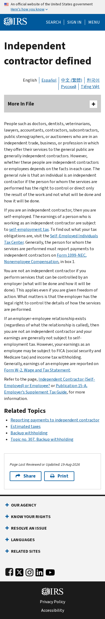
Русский (68, 86)
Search (53, 22)
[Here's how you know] (52, 7)
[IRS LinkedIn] (40, 571)
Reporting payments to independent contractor (54, 420)
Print (63, 476)
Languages (23, 539)
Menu (94, 22)
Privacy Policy (52, 602)
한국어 (93, 80)
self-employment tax (29, 229)
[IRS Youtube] (50, 571)
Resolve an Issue (29, 528)
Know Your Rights (31, 516)
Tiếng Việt (90, 86)
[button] (74, 22)
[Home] (15, 21)
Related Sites (25, 551)
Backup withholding (29, 433)
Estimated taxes (25, 426)
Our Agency (23, 505)
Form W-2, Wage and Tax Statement (37, 370)
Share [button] (29, 476)
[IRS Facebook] (9, 571)
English (30, 80)
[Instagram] (29, 571)
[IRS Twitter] (19, 571)
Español (49, 80)
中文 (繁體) (71, 80)
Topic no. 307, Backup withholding (42, 439)
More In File (21, 103)
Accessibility (52, 610)
